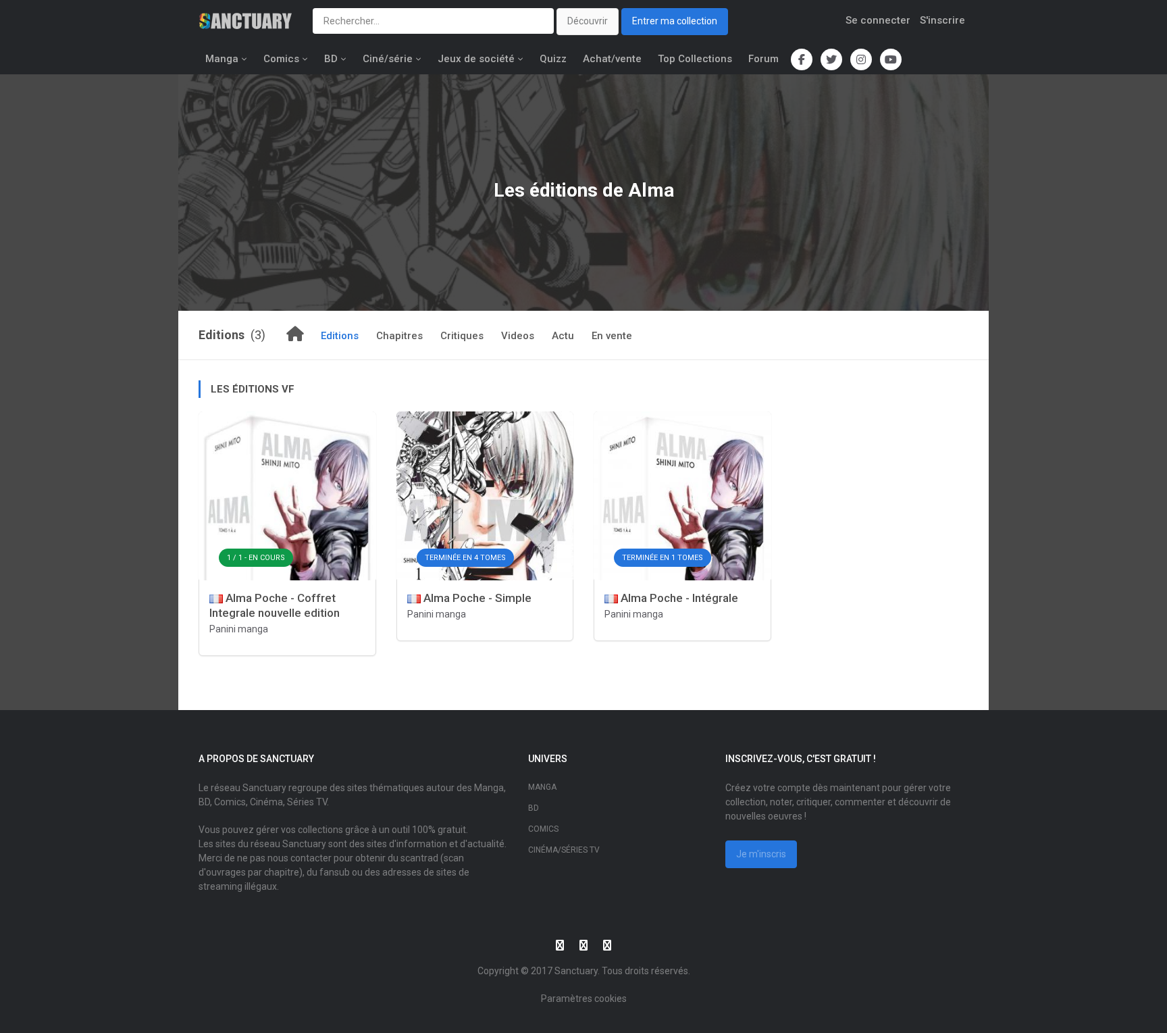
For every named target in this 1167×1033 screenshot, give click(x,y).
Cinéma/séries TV (564, 850)
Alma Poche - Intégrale (678, 598)
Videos (517, 336)
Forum (763, 59)
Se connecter (878, 20)
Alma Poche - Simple (476, 598)
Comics (281, 59)
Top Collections (695, 59)
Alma (651, 190)
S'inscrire (942, 20)
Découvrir (587, 21)
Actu (563, 336)
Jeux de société (476, 59)
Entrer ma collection (674, 21)
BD (331, 59)
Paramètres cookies (584, 998)
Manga (221, 59)
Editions (340, 336)
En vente (612, 336)
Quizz (553, 59)
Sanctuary (576, 970)
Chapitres (399, 336)
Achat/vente (612, 59)
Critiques (462, 336)
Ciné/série (388, 59)
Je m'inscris (761, 854)
